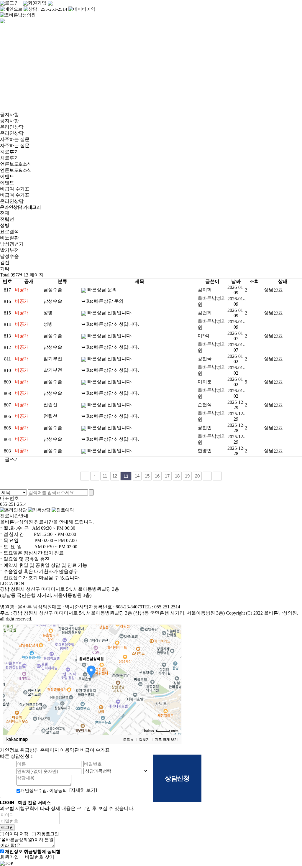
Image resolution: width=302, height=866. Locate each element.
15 (147, 475)
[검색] (91, 492)
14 (137, 475)
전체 (4, 212)
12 (114, 475)
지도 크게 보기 (166, 739)
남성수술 (9, 256)
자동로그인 (48, 834)
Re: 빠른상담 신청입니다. (112, 324)
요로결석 (9, 231)
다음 (207, 476)
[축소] (174, 679)
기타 (4, 268)
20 (197, 475)
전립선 (7, 219)
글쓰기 (11, 459)
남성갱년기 (12, 243)
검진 (4, 262)
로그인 (12, 2)
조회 (254, 281)
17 (167, 475)
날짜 (236, 281)
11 (105, 475)
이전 (94, 476)
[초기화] (174, 690)
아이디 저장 (16, 834)
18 (177, 475)
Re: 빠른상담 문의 (105, 301)
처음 (84, 476)
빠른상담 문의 (102, 289)
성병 (4, 225)
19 (187, 475)
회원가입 (37, 2)
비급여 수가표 (95, 750)
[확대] (174, 669)
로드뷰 (128, 739)
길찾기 (144, 739)
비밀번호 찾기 (39, 857)
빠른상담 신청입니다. (109, 312)
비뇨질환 (9, 237)
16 (157, 475)
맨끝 (217, 476)
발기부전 (9, 250)
